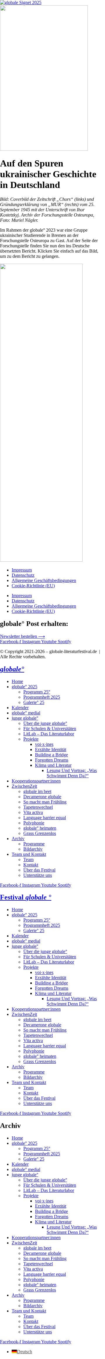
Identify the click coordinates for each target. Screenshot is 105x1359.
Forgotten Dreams (51, 759)
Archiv (18, 838)
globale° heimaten (39, 828)
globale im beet (37, 791)
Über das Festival (39, 869)
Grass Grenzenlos (39, 833)
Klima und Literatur (53, 765)
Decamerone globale (42, 796)
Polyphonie (33, 822)
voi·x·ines (44, 744)
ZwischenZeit (24, 786)
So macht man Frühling (44, 801)
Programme (34, 843)
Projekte (30, 739)
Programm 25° (36, 691)
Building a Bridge (51, 754)
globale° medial (26, 712)
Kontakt (30, 864)
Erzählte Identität (50, 749)
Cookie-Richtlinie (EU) (33, 585)
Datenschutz (23, 575)
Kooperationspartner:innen (36, 780)
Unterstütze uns (37, 875)
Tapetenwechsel (38, 807)
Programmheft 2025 (41, 697)
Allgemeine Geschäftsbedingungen (44, 580)
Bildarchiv (33, 849)
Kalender (20, 707)
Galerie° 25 (33, 702)
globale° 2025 (24, 686)
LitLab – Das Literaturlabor (48, 733)
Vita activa (33, 812)
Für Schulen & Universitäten (49, 728)
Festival (25, 897)
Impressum (22, 569)
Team (28, 859)
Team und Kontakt (29, 854)
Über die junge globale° (45, 723)
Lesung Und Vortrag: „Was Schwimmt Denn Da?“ (72, 773)
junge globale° (25, 718)
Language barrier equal (44, 817)
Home (17, 681)
